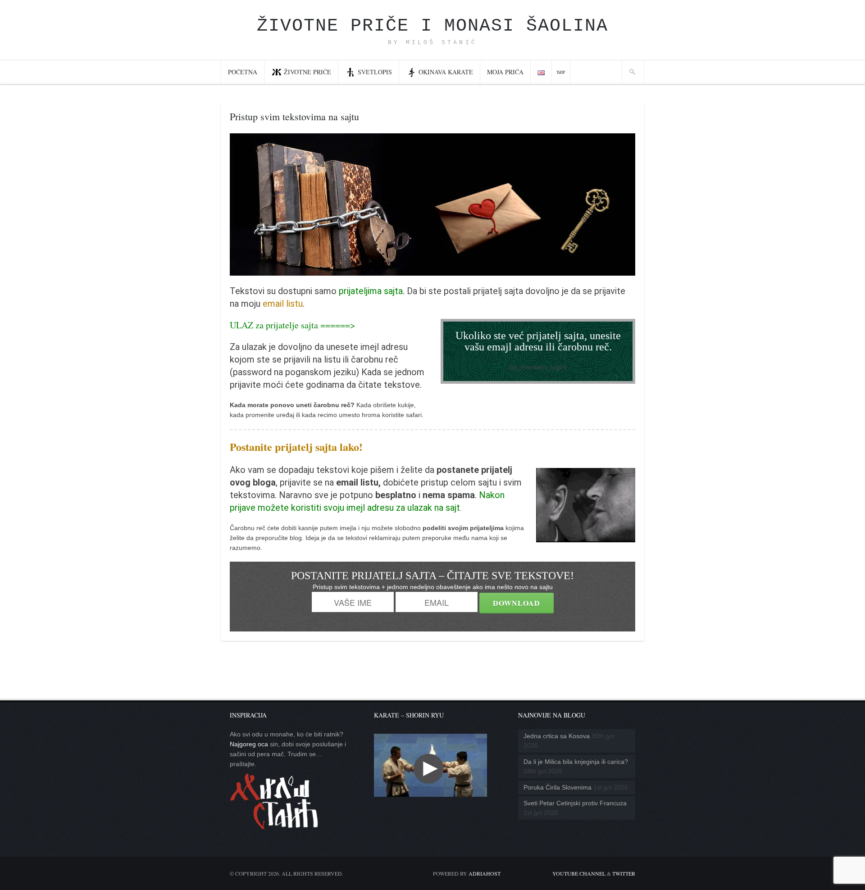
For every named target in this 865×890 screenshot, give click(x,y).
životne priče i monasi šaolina (432, 26)
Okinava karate (446, 72)
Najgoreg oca (249, 744)
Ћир (560, 72)
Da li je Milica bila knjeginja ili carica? (576, 761)
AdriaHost (485, 873)
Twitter (623, 873)
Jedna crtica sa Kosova (557, 736)
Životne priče (307, 72)
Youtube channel (579, 873)
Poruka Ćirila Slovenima (558, 787)
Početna (242, 72)
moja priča (505, 72)
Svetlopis (375, 72)
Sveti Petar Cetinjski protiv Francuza (575, 803)
